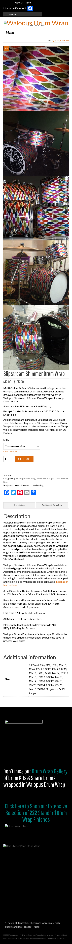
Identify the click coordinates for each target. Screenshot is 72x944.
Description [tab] (19, 505)
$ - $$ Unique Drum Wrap (61, 41)
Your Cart (22, 2)
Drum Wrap (41, 479)
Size (6, 439)
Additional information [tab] (52, 505)
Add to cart (24, 459)
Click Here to (17, 806)
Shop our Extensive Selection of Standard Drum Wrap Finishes (36, 812)
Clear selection (10, 451)
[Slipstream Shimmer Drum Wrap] (36, 77)
